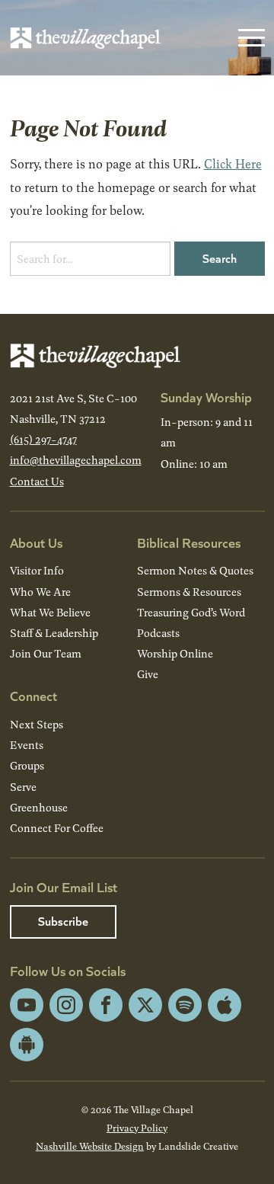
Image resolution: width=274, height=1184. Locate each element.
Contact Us (37, 481)
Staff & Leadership (54, 633)
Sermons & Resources (189, 592)
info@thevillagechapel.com (76, 460)
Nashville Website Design (90, 1146)
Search (219, 258)
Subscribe (63, 921)
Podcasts (158, 633)
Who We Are (40, 592)
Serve (23, 787)
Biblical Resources (189, 542)
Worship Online (175, 653)
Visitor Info (37, 570)
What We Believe (50, 612)
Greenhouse (39, 807)
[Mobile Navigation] (248, 38)
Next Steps (36, 724)
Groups (27, 765)
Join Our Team (45, 653)
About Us (36, 542)
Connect (33, 695)
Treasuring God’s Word (191, 612)
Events (26, 745)
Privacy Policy (137, 1127)
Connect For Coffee (57, 828)
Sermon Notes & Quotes (195, 570)
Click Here (233, 163)
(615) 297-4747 (43, 439)
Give (147, 674)
